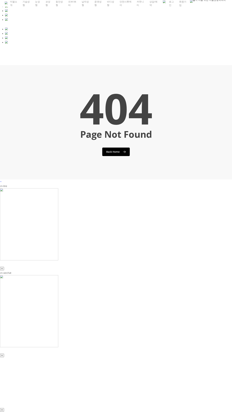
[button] (25, 401)
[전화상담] (6, 19)
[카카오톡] (6, 29)
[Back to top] (116, 181)
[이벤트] (6, 15)
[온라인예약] (6, 11)
